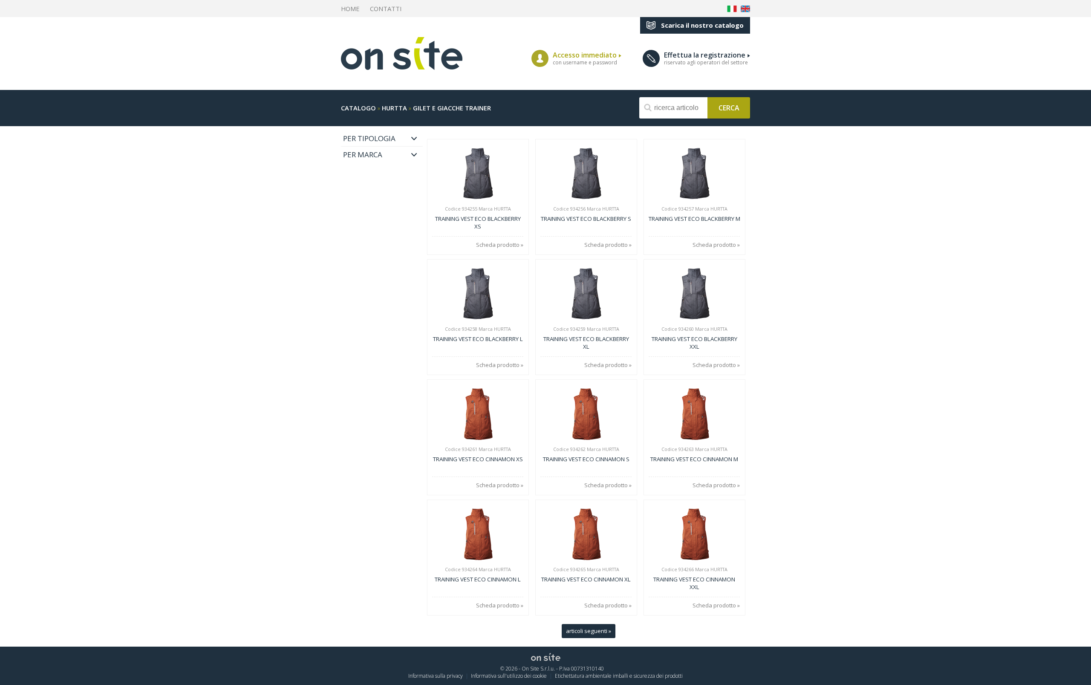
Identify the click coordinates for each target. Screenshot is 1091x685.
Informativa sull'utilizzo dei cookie (509, 675)
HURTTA (394, 108)
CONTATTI (385, 8)
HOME (350, 8)
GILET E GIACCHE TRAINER (452, 108)
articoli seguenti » (588, 631)
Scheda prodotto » (499, 245)
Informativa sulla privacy (435, 675)
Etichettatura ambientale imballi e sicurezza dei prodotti (619, 675)
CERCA (729, 107)
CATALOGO (358, 108)
